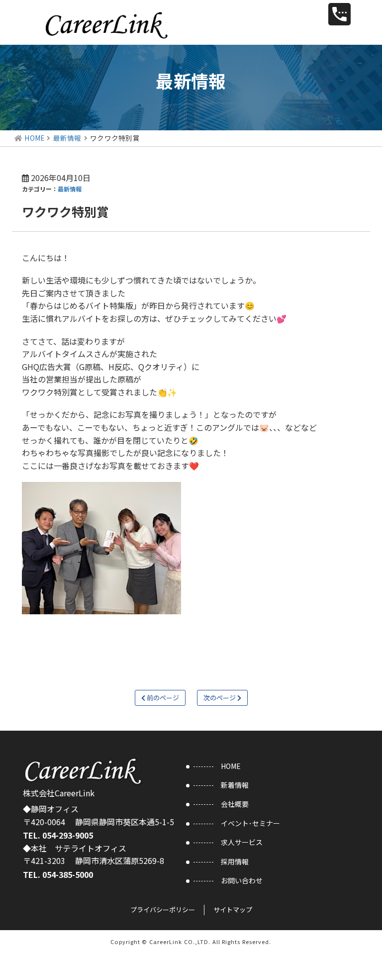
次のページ (220, 697)
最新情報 (67, 138)
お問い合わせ (242, 880)
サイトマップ (232, 909)
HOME (34, 138)
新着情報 (235, 785)
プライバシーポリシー (162, 909)
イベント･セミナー (250, 823)
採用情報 (235, 861)
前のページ (162, 697)
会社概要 (235, 804)
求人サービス (242, 842)
